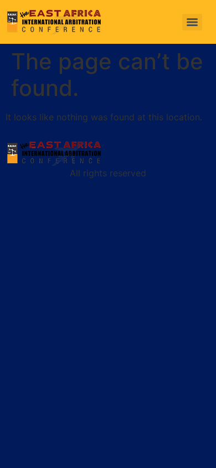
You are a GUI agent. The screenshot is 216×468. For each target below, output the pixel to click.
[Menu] (192, 22)
